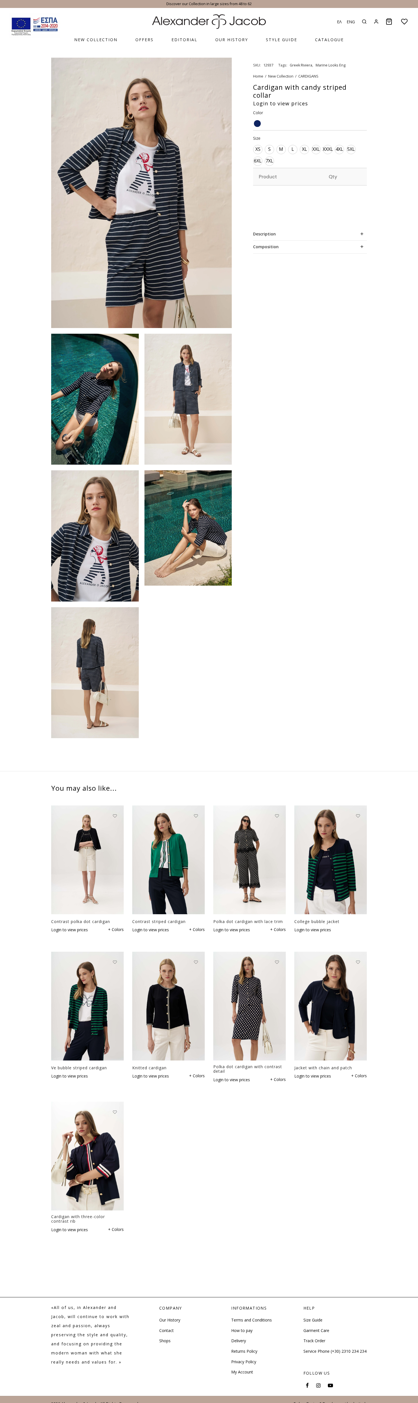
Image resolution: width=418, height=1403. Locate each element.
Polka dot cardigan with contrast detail (247, 1069)
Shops (165, 1341)
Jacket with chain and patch (323, 1067)
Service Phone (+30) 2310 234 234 (335, 1351)
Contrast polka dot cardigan (80, 921)
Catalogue (329, 39)
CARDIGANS (308, 76)
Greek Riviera (301, 65)
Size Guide (312, 1320)
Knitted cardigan (149, 1067)
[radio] (257, 123)
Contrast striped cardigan (159, 921)
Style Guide (281, 39)
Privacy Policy (243, 1361)
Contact (166, 1330)
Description (264, 234)
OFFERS (144, 39)
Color (258, 112)
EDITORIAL (184, 39)
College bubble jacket (317, 921)
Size (256, 138)
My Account (242, 1372)
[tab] (310, 233)
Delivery (238, 1341)
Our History (231, 39)
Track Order (314, 1341)
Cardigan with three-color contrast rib (78, 1219)
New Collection (95, 39)
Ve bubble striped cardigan (79, 1067)
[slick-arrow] (34, 25)
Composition (266, 246)
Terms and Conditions (251, 1320)
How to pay (242, 1330)
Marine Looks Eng (330, 65)
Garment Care (316, 1330)
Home (258, 76)
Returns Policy (244, 1351)
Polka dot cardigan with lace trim (248, 921)
